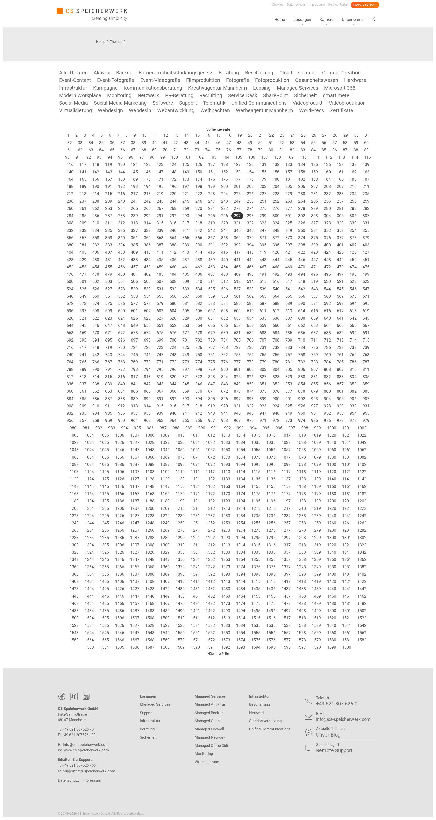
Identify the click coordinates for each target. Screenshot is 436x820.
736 (327, 347)
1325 (104, 552)
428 (70, 259)
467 (263, 267)
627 (160, 318)
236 (70, 201)
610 (250, 310)
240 (121, 201)
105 (238, 157)
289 (134, 215)
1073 (225, 457)
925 (288, 406)
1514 (240, 618)
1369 (165, 566)
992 (227, 428)
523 (366, 281)
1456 (271, 596)
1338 (301, 552)
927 (314, 406)
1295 (255, 537)
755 (263, 354)
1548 (149, 632)
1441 (346, 588)
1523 (74, 625)
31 (367, 135)
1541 (346, 625)
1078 (301, 457)
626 (147, 318)
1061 (346, 449)
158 (301, 171)
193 (134, 186)
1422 (361, 581)
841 (134, 384)
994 (253, 428)
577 (134, 303)
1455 (255, 596)
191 (108, 186)
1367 (134, 566)
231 (314, 193)
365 (185, 237)
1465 (104, 603)
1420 (331, 581)
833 (340, 376)
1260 (331, 523)
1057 (286, 449)
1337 (286, 552)
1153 (225, 486)
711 (314, 340)
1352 (210, 559)
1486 (119, 610)
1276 (271, 530)
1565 (104, 640)
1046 (119, 449)
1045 (104, 449)
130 (250, 164)
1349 (165, 559)
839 (108, 384)
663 (314, 325)
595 (366, 303)
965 (185, 420)
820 (173, 376)
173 (185, 179)
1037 (286, 442)
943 (211, 413)
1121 (346, 471)
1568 (149, 640)
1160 (331, 486)
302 (301, 215)
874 (250, 391)
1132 (210, 479)
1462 (361, 596)
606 (198, 310)
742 (95, 354)
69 (154, 150)
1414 (240, 581)
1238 (301, 515)
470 (301, 267)
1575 (255, 640)
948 (275, 413)
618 (353, 310)
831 (314, 376)
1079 (316, 457)
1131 (195, 479)
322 (250, 223)
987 (163, 428)
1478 (301, 603)
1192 (210, 501)
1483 (74, 610)
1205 (104, 508)
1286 (119, 537)
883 (366, 391)
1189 (165, 501)
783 (314, 362)
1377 (286, 566)
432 (121, 259)
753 (237, 354)
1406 (119, 581)
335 (108, 230)
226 (250, 193)
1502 (361, 610)
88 (355, 150)
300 (275, 215)
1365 (104, 566)
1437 (286, 588)
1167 (134, 493)
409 (134, 252)
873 (237, 391)
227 (263, 193)
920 (224, 406)
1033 (225, 442)
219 (160, 193)
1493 (225, 610)
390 (198, 245)
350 (301, 230)
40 (154, 142)
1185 (104, 501)
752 (224, 354)
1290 (180, 537)
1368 (149, 566)
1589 (180, 647)
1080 (331, 457)
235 (366, 193)
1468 (149, 603)
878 (301, 391)
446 (301, 259)
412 (173, 252)
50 (260, 142)
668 (70, 332)
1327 (134, 552)
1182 (361, 493)
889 (134, 398)
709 (288, 340)
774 (198, 362)
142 (95, 171)
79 (260, 150)
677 (185, 332)
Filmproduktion (203, 80)
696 (121, 340)
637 (288, 318)
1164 (89, 493)
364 (173, 237)
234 (353, 193)
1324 (89, 552)
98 (152, 157)
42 (175, 142)
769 (134, 362)
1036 (271, 442)
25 (303, 135)
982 (98, 428)
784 (327, 362)
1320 (331, 545)
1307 (134, 545)
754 (250, 354)
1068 (149, 457)
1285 (104, 537)
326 (301, 223)
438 (198, 259)
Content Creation (341, 73)
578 (147, 303)
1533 (225, 625)
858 (353, 384)
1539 (316, 625)
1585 (119, 647)
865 (134, 391)
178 (250, 179)
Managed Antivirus (210, 704)
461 (185, 267)
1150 (180, 486)
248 (224, 201)
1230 (180, 515)
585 (237, 303)
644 (70, 325)
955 (366, 413)
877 (288, 391)
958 (95, 420)
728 (224, 347)
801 (237, 369)
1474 (240, 603)
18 (229, 135)
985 (137, 428)
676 (173, 332)
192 (121, 186)
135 (314, 164)
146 (147, 171)
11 (155, 135)
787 (366, 362)
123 (160, 164)
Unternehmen (354, 19)
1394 (240, 574)
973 (288, 420)
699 (160, 340)
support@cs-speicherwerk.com (89, 771)
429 (82, 259)
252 (275, 201)
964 (173, 420)
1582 (361, 640)
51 (271, 142)
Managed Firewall (209, 729)
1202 (361, 501)
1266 (119, 530)
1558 (301, 632)
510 (198, 281)
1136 (271, 479)
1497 (286, 610)
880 (327, 391)
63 (91, 150)
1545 (104, 632)
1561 (346, 632)
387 (160, 245)
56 (324, 142)
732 (275, 347)
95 (120, 157)
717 (82, 347)
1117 (286, 471)
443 (263, 259)
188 (70, 186)
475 (366, 267)
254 (301, 201)
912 (121, 406)
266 (147, 208)
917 (185, 406)
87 (345, 150)
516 (275, 281)
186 (353, 179)
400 (327, 245)
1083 (74, 464)
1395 (255, 574)
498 (353, 274)
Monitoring (119, 95)
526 (95, 289)
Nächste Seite (218, 654)
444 (275, 259)
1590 (195, 647)
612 (275, 310)
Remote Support (365, 4)
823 (211, 376)
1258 (301, 523)
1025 (104, 442)
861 (82, 391)
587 (263, 303)
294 (198, 215)
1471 (195, 603)
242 (147, 201)
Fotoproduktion (272, 80)
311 (108, 223)
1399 (316, 574)
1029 (165, 442)
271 (211, 208)
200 (224, 186)
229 (288, 193)
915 (160, 406)
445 (288, 259)
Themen (116, 42)
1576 (271, 640)
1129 (165, 479)
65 (112, 150)
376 (327, 237)
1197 (286, 501)
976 (327, 420)
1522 (361, 618)
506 (147, 281)
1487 (134, 610)
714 (353, 340)
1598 (316, 647)
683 (263, 332)
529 (134, 289)
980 (73, 428)
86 (334, 150)
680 (224, 332)
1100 (331, 464)
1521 (346, 618)
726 (198, 347)
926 (301, 406)
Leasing (262, 88)
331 (366, 223)
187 (366, 179)
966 (198, 420)
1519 (316, 618)
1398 (301, 574)
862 (95, 391)
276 (275, 208)
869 (185, 391)
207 (314, 186)
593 (340, 303)
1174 (240, 493)
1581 (346, 640)
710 (301, 340)
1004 (89, 435)
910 (95, 406)
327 (314, 223)
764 (70, 362)
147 (160, 171)
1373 (225, 566)
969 (237, 420)
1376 (271, 566)
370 (250, 237)
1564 (89, 640)
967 (211, 420)
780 (275, 362)
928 (327, 406)
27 (324, 135)
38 (133, 142)
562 (250, 296)
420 (275, 252)
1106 (119, 471)
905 (340, 398)
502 (95, 281)
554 (147, 296)
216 (121, 193)
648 (121, 325)
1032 (210, 442)
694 (95, 340)
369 (237, 237)
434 (147, 259)
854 (301, 384)
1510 (180, 618)
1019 (316, 435)
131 (263, 164)
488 (224, 274)
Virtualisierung (75, 110)
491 (263, 274)
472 (327, 267)
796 (173, 369)
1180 (331, 493)
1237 (286, 515)
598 (95, 310)
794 (147, 369)
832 (327, 376)
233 (340, 193)
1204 (89, 508)
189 (82, 186)
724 (173, 347)
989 (188, 428)
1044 (89, 449)
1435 (255, 588)
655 (211, 325)
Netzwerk (148, 95)
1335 (255, 552)
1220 (331, 508)
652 (173, 325)
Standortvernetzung (265, 721)
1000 (331, 428)
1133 (225, 479)
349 (288, 230)
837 (82, 384)
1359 (316, 559)
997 (291, 428)
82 (292, 150)
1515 (255, 618)
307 (366, 215)
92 (88, 157)
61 (69, 150)
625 (134, 318)
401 (340, 245)
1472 (210, 603)
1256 (271, 523)
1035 (255, 442)
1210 (180, 508)
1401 (346, 574)
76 (228, 150)
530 (147, 289)
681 (237, 332)
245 (185, 201)
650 (147, 325)
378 (353, 237)
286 (95, 215)
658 (250, 325)
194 (147, 186)
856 (327, 384)
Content (307, 73)
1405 (104, 581)
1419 (316, 581)
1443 (74, 596)
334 (95, 230)
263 (108, 208)
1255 (255, 523)
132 (275, 164)
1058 (301, 449)
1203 (74, 508)
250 (250, 201)
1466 (119, 603)
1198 (301, 501)
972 (275, 420)
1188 (149, 501)
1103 (74, 471)
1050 (180, 449)
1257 (286, 523)
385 (134, 245)
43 (186, 142)
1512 (210, 618)
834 (353, 376)
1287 (134, 537)
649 (134, 325)
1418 (301, 581)
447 (314, 259)
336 (121, 230)
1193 (225, 501)
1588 (165, 647)
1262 (361, 523)
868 (173, 391)
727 (211, 347)
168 (121, 179)
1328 (149, 552)
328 (327, 223)
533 (185, 289)
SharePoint (275, 95)
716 (70, 347)
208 (327, 186)
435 (160, 259)
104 (226, 157)
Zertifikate (341, 110)
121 (134, 164)
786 (353, 362)
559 (211, 296)
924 (275, 406)
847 (211, 384)
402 (353, 245)
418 (250, 252)
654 (198, 325)
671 (108, 332)
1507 (134, 618)
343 (211, 230)
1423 (74, 588)
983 (111, 428)
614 (301, 310)
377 (340, 237)
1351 (195, 559)
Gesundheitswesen (316, 80)
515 (263, 281)
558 (198, 296)
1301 (346, 537)
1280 (331, 530)
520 (327, 281)
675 (160, 332)
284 (70, 215)
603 (160, 310)
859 (366, 384)
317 (185, 223)
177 (237, 179)
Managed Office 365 (211, 745)
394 (250, 245)
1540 (331, 625)
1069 (165, 457)
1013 (225, 435)
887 (108, 398)
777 (237, 362)
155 (263, 171)
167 (108, 179)
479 (108, 274)
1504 (89, 618)
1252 (210, 523)
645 (82, 325)
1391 (195, 574)
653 (185, 325)
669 (82, 332)
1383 (74, 574)
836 (70, 384)
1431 (195, 588)
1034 (240, 442)
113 (341, 157)
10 (144, 135)
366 (198, 237)
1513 (225, 618)
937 (134, 413)
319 (211, 223)
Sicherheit (305, 95)
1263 (74, 530)
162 (353, 171)
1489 (165, 610)
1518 (301, 618)
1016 (271, 435)
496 (327, 274)
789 (82, 369)
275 (263, 208)
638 (301, 318)
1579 (316, 640)
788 (70, 369)
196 (173, 186)
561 (237, 296)
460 (173, 267)
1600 (346, 647)
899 (263, 398)
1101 (346, 464)
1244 (89, 523)
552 (121, 296)
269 (185, 208)
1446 (119, 596)
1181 (346, 493)
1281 (346, 530)
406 (95, 252)
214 (95, 193)
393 (237, 245)
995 (266, 428)
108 (277, 157)
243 (160, 201)
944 (224, 413)
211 (366, 186)
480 (121, 274)
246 (198, 201)
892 (173, 398)
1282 (361, 530)
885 (82, 398)
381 (82, 245)
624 (121, 318)
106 (251, 157)
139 (366, 164)
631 (211, 318)
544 (327, 289)
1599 (331, 647)
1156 (271, 486)
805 (288, 369)
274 (250, 208)
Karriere (326, 19)
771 (160, 362)
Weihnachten (215, 110)
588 (275, 303)
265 (134, 208)
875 (263, 391)
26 (314, 135)
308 (70, 223)
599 (108, 310)
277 (288, 208)
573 (82, 303)
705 (237, 340)
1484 (89, 610)
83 (303, 150)
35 (101, 142)
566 (301, 296)
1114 (240, 471)
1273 (225, 530)
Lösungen (302, 19)
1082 (361, 457)
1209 (165, 508)
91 (78, 157)
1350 (180, 559)
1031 (195, 442)
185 (340, 179)
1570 (180, 640)
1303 (74, 545)
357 (82, 237)
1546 (119, 632)
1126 (119, 479)
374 (301, 237)
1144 (89, 486)
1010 (180, 435)
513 (237, 281)
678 (198, 332)
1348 (149, 559)
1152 (210, 486)
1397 (286, 574)
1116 (271, 471)
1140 (331, 479)
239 (108, 201)
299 (263, 215)
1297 (286, 537)
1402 (361, 574)
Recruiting (210, 95)
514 (250, 281)
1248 (149, 523)
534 (198, 289)
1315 (255, 545)
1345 (104, 559)
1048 (149, 449)
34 (91, 142)
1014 (240, 435)
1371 (195, 566)
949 (288, 413)
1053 (225, 449)
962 (147, 420)
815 (108, 376)
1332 (210, 552)
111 (316, 157)
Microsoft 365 (339, 88)
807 (314, 369)
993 (240, 428)
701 (185, 340)
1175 (255, 493)
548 (70, 296)
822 (198, 376)
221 (185, 193)
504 (121, 281)
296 (224, 215)
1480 (331, 603)
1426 (119, 588)
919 (211, 406)
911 (108, 406)
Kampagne (105, 88)
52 (281, 142)
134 (301, 164)
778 (250, 362)
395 (263, 245)
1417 (286, 581)
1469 (165, 603)
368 (224, 237)
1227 (134, 515)
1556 (271, 632)
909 (82, 406)
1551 (195, 632)
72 (186, 150)
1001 (346, 428)
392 (224, 245)
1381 (346, 566)
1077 (286, 457)
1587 (149, 647)
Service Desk (242, 95)
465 (237, 267)
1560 (331, 632)
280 (327, 208)
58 (345, 142)
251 (263, 201)
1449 (165, 596)
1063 (74, 457)
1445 (104, 596)
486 (198, 274)
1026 (119, 442)
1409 (165, 581)
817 (134, 376)
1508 (149, 618)
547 (366, 289)
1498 (301, 610)
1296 (271, 537)
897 (237, 398)
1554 (240, 632)
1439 (316, 588)
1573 (225, 640)
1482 (361, 603)
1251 (195, 523)
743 (108, 354)
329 (340, 223)
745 (134, 354)
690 (353, 332)
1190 (180, 501)
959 (108, 420)
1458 (301, 596)
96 (131, 157)
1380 (331, 566)
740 (70, 354)
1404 (89, 581)
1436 (271, 588)
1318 (301, 545)
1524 (89, 625)
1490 (180, 610)
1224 (89, 515)
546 (353, 289)
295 (211, 215)
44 (197, 142)
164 (70, 179)
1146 (119, 486)
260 (70, 208)
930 (353, 406)
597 (82, 310)
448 (327, 259)
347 (263, 230)
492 (275, 274)
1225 (104, 515)
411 (160, 252)
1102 (361, 464)
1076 (271, 457)
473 (340, 267)
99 (162, 157)
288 (121, 215)
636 (275, 318)
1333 (225, 552)
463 (211, 267)
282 (353, 208)
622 (95, 318)
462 (198, 267)
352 (327, 230)
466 (250, 267)
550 (95, 296)
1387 (134, 574)
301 (288, 215)
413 (185, 252)
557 (185, 296)
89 (366, 150)
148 (173, 171)
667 (366, 325)
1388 (149, 574)
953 (340, 413)
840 (121, 384)
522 (353, 281)
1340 (331, 552)
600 (121, 310)
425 (340, 252)
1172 (210, 493)
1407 (134, 581)
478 (95, 274)
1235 (255, 515)
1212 (210, 508)
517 (288, 281)
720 (121, 347)
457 (134, 267)
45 (207, 142)
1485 (104, 610)
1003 (74, 435)
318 (198, 223)
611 (263, 310)
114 (354, 157)
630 (198, 318)
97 (141, 157)
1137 (286, 479)
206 (301, 186)
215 (108, 193)
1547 (134, 632)
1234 (240, 515)
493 (288, 274)
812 (70, 376)
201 (237, 186)
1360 (331, 559)
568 (327, 296)
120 (121, 164)
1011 (195, 435)
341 (185, 230)
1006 (119, 435)
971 (263, 420)
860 (70, 391)
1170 (180, 493)
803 (263, 369)
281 (340, 208)
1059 (316, 449)
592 (327, 303)
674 (147, 332)
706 (250, 340)
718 (95, 347)
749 (185, 354)
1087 (134, 464)
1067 (134, 457)
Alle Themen (73, 73)
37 (122, 142)
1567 (134, 640)
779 (263, 362)
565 (288, 296)
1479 (316, 603)
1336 (271, 552)
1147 (134, 486)
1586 (134, 647)
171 (160, 179)
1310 (180, 545)
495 (314, 274)
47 (228, 142)
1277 (286, 530)
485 (185, 274)
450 (353, 259)
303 (314, 215)
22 (271, 135)
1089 (165, 464)
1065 (104, 457)
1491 (195, 610)
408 (121, 252)
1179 (316, 493)
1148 (149, 486)
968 (224, 420)
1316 (271, 545)
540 (275, 289)
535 (211, 289)
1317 (286, 545)
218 (147, 193)
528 (121, 289)
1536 (271, 625)
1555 (255, 632)
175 (211, 179)
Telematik (214, 103)
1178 (301, 493)
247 (211, 201)
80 (271, 150)
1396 (271, 574)
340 (173, 230)
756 (275, 354)
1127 (134, 479)
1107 (134, 471)
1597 (301, 647)
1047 (134, 449)
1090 (180, 464)
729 (237, 347)
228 (275, 193)
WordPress (311, 110)
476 (70, 274)
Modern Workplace (80, 95)
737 (340, 347)
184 (327, 179)
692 (70, 340)
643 (366, 318)
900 (275, 398)
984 (124, 428)
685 (288, 332)
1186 (119, 501)
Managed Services (297, 88)
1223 (74, 515)
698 (147, 340)
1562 (361, 632)
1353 (225, 559)
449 (340, 259)
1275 (255, 530)
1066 (119, 457)
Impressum (316, 4)
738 (353, 347)
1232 (210, 515)
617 (340, 310)
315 (160, 223)
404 (70, 252)
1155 (255, 486)
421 (288, 252)
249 (237, 201)
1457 (286, 596)
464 (224, 267)
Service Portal (338, 4)
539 (263, 289)
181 (288, 179)
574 (95, 303)
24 (292, 135)
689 (340, 332)
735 (314, 347)
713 (340, 340)
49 (250, 142)
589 (288, 303)
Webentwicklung (175, 110)
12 (165, 135)
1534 (240, 625)
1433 (225, 588)
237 (82, 201)
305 (340, 215)
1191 (195, 501)
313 (134, 223)
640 (327, 318)
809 (340, 369)
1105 (104, 471)
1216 (271, 508)
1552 (210, 632)
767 (108, 362)
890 (147, 398)
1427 (134, 588)
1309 (165, 545)
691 (366, 332)
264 (121, 208)
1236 (271, 515)
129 (237, 164)
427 (366, 252)
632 (224, 318)
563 (263, 296)
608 (224, 310)
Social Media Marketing (120, 103)
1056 (271, 449)
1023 (74, 442)
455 (108, 267)
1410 (180, 581)
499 (366, 274)
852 (275, 384)
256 (327, 201)
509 (185, 281)
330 (353, 223)
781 (288, 362)
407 (108, 252)
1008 (149, 435)
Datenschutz (296, 4)
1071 (195, 457)
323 (263, 223)
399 (314, 245)
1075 (255, 457)
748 (173, 354)
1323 (74, 552)
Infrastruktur (73, 88)
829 (288, 376)
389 (185, 245)
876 (275, 391)
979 (366, 420)
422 (301, 252)
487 (211, 274)
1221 (346, 508)
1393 (225, 574)
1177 (286, 493)
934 (95, 413)
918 (198, 406)
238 (95, 201)
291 (160, 215)
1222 (361, 508)
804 (275, 369)
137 (340, 164)
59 (355, 142)
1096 (271, 464)
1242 (361, 515)
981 (86, 428)
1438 (301, 588)
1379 (316, 566)
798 (198, 369)
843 (160, 384)
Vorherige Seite (218, 129)
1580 (331, 640)
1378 (301, 566)
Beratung (229, 73)
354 (353, 230)
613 (288, 310)
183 (314, 179)
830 (301, 376)
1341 (346, 552)
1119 (316, 471)
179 (263, 179)
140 (70, 171)
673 (134, 332)
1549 (165, 632)
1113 (225, 471)
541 (288, 289)
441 (237, 259)
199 (211, 186)
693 (82, 340)
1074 (240, 457)
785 (340, 362)
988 (176, 428)
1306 (119, 545)
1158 (301, 486)
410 (147, 252)
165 (82, 179)
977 (340, 420)
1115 (255, 471)
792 (121, 369)
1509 (165, 618)
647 (108, 325)
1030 (180, 442)
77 (239, 150)
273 (237, 208)
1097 (286, 464)
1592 (225, 647)
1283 (74, 537)
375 (314, 237)
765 (82, 362)
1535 (255, 625)
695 (108, 340)
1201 (346, 501)
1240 (331, 515)
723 (160, 347)
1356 (271, 559)
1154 (240, 486)
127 (211, 164)
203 (263, 186)
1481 (346, 603)
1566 (119, 640)
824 (224, 376)
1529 (165, 625)
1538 (301, 625)
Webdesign (110, 110)
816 (121, 376)
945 (237, 413)
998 (304, 428)
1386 (119, 574)
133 (288, 164)
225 (237, 193)
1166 (119, 493)
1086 (119, 464)
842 (147, 384)
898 (250, 398)
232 (327, 193)
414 (198, 252)
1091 (195, 464)
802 (250, 369)
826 (250, 376)
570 (353, 296)
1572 (210, 640)
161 (340, 171)
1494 (240, 610)
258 (353, 201)
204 (275, 186)
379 (366, 237)
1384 (89, 574)
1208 (149, 508)
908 (70, 406)
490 (250, 274)
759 (314, 354)
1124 (89, 479)
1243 (74, 523)
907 (366, 398)
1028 (149, 442)
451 (366, 259)
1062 (361, 449)
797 (185, 369)
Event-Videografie (160, 80)
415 (211, 252)
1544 (89, 632)
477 (82, 274)
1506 (119, 618)
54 (303, 142)
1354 (240, 559)
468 (275, 267)
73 (197, 150)
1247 (134, 523)
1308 (149, 545)
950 (301, 413)
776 (224, 362)
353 (340, 230)
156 (275, 171)
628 (173, 318)
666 (353, 325)
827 (263, 376)
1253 (225, 523)
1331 (195, 552)
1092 (210, 464)
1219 (316, 508)
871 (211, 391)
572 (70, 303)
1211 (195, 508)
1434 (240, 588)
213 (82, 193)
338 (147, 230)
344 (224, 230)
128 (224, 164)
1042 (361, 442)
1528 (149, 625)
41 (165, 142)
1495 (255, 610)
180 (275, 179)
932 (70, 413)
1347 (134, 559)
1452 (210, 596)
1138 (301, 479)
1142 (361, 479)
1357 (286, 559)
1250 (180, 523)
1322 (361, 545)
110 (303, 157)
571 (366, 296)
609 (237, 310)
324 (275, 223)
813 (82, 376)
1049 (165, 449)
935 (108, 413)
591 (314, 303)
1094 (240, 464)
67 (133, 150)
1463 (74, 603)
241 (134, 201)
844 (173, 384)
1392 (210, 574)
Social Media (73, 103)
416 (224, 252)
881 (340, 391)
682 (250, 332)
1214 (240, 508)
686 (301, 332)
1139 (316, 479)
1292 (210, 537)
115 (367, 157)
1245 (104, 523)
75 (218, 150)
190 (95, 186)
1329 (165, 552)
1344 (89, 559)
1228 (149, 515)
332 (70, 230)
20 (250, 135)
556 (173, 296)
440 (224, 259)
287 (108, 215)
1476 (271, 603)
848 (224, 384)
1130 (180, 479)
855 (314, 384)
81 (281, 150)
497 (340, 274)
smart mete (336, 95)
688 (327, 332)
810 (353, 369)
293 (185, 215)
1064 (89, 457)
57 (334, 142)
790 (95, 369)
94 (109, 157)
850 (250, 384)
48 (239, 142)
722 (147, 347)
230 (301, 193)
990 (201, 428)
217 (134, 193)
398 (301, 245)
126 (198, 164)
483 (160, 274)
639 (314, 318)
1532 (210, 625)
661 (288, 325)
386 (147, 245)
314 (147, 223)
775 (211, 362)
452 (70, 267)
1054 (240, 449)
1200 (331, 501)
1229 (165, 515)
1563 (74, 640)
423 (314, 252)
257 (340, 201)
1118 (301, 471)
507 (160, 281)
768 (121, 362)
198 (198, 186)
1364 (89, 566)
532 (173, 289)
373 (288, 237)
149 (185, 171)
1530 (180, 625)
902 (301, 398)
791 (108, 369)
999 (317, 428)
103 (213, 157)
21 (261, 135)
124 (173, 164)
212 (70, 193)
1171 (195, 493)
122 (147, 164)
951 (314, 413)
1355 (255, 559)
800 (224, 369)
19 (239, 135)
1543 (74, 632)
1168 (149, 493)
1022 (361, 435)
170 (147, 179)
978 (353, 420)
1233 (225, 515)
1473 (225, 603)
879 (314, 391)
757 (288, 354)
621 (82, 318)
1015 (255, 435)
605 (185, 310)
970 (250, 420)
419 (263, 252)
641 (340, 318)
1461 (346, 596)
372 (275, 237)
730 (250, 347)
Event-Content (75, 80)
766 (95, 362)
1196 (271, 501)
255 (314, 201)
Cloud (285, 73)
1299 (316, 537)
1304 (89, 545)
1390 (180, 574)
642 (353, 318)
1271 (195, 530)
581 (185, 303)
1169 (165, 493)
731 (263, 347)
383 (108, 245)
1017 (286, 435)
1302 (361, 537)
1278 (301, 530)
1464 (89, 603)
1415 (255, 581)
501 (82, 281)
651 (160, 325)
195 (160, 186)
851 (263, 384)
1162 (361, 486)
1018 (301, 435)
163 (366, 171)
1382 (361, 566)
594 (353, 303)
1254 (240, 523)
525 (82, 289)
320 (224, 223)
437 (185, 259)
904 (327, 398)
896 (224, 398)
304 (327, 215)
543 (314, 289)
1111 (195, 471)
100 (174, 157)
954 (353, 413)
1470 (180, 603)
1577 (286, 640)
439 (211, 259)
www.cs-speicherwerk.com (86, 750)
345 (237, 230)
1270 (180, 530)
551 (108, 296)
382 (95, 245)
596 (70, 310)
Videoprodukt (308, 103)
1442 (361, 588)
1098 (301, 464)
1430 (180, 588)
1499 (316, 610)
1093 (225, 464)
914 (147, 406)
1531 (195, 625)
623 (108, 318)
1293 (225, 537)
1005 (104, 435)
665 (340, 325)
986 (150, 428)
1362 (361, 559)
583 (211, 303)
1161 (346, 486)
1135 (255, 479)
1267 (134, 530)
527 (108, 289)
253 (288, 201)
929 (340, 406)
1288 (149, 537)
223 (211, 193)
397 (288, 245)
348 (275, 230)
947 (263, 413)
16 (208, 135)
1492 (210, 610)
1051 (195, 449)
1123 (74, 479)
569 (340, 296)
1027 (134, 442)
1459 (316, 596)
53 (292, 142)
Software (163, 103)
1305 (104, 545)
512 (224, 281)
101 (187, 157)
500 (70, 281)
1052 (210, 449)
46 (218, 142)
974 (301, 420)
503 (108, 281)
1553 (225, 632)
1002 (361, 428)
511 (211, 281)
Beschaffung (259, 73)
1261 (346, 523)
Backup (124, 73)
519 (314, 281)
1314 (240, 545)
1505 (104, 618)
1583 (89, 647)
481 (134, 274)
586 (250, 303)
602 (147, 310)
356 (70, 237)
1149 (165, 486)
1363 (74, 566)
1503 (74, 618)
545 (340, 289)
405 (82, 252)
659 (263, 325)
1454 (240, 596)
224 (224, 193)
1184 (89, 501)
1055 (255, 449)
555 (160, 296)
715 (366, 340)
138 (353, 164)
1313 (225, 545)
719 (108, 347)
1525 (104, 625)
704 (224, 340)
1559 (316, 632)
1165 (104, 493)
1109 (165, 471)
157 (288, 171)
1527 (134, 625)
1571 (195, 640)
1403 (74, 581)
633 (237, 318)
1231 (195, 515)
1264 (89, 530)
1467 (134, 603)
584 (224, 303)
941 (185, 413)
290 (147, 215)
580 (173, 303)
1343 (74, 559)
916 (173, 406)
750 (198, 354)
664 (327, 325)
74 (207, 150)
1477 (286, 603)
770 (147, 362)
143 (108, 171)
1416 (271, 581)
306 (353, 215)
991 (214, 428)
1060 (331, 449)
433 (134, 259)
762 (353, 354)
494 (301, 274)
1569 (165, 640)
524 (70, 289)
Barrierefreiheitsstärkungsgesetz (175, 73)
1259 (316, 523)
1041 (346, 442)
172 (173, 179)
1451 (195, 596)
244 (173, 201)
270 (198, 208)
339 (160, 230)
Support (188, 103)
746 (147, 354)
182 (301, 179)
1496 (271, 610)
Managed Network (210, 737)
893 (185, 398)
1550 (180, 632)
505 (134, 281)
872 (224, 391)
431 (108, 259)
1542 (361, 625)
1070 (180, 457)
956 (70, 420)
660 (275, 325)
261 (82, 208)
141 (82, 171)
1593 (240, 647)
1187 (134, 501)
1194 (240, 501)
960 (121, 420)
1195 (255, 501)
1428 (149, 588)
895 (211, 398)
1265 (104, 530)
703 (211, 340)
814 (95, 376)
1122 (361, 471)
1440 (331, 588)
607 (211, 310)
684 (275, 332)
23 (282, 135)
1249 (165, 523)
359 (108, 237)
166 (95, 179)
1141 (346, 479)
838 (95, 384)
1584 (104, 647)
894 (198, 398)
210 (353, 186)
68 (144, 150)
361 (134, 237)
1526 (119, 625)
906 (353, 398)
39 (144, 142)
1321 (346, 545)
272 (224, 208)
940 (173, 413)
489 (237, 274)
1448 (149, 596)
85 (324, 150)
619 (366, 310)
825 (237, 376)
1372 (210, 566)
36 (112, 142)
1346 (119, 559)
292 (173, 215)
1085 (104, 464)
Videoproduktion (347, 103)
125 (185, 164)
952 (327, 413)
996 (279, 428)
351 (314, 230)
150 (198, 171)
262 (95, 208)
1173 (225, 493)
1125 (104, 479)
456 (121, 267)
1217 (286, 508)
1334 (240, 552)
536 (224, 289)
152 (224, 171)
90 (67, 157)
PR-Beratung (179, 95)
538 (250, 289)
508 (173, 281)
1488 (149, 610)
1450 (180, 596)
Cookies (278, 4)
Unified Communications (259, 103)
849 (237, 384)
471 (314, 267)
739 (366, 347)
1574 (240, 640)
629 (185, 318)
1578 (301, 640)
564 (275, 296)
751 (211, 354)
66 (122, 150)
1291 (195, 537)
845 (185, 384)
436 (173, 259)
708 (275, 340)
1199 (316, 501)
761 (340, 354)
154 (250, 171)
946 (250, 413)
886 (95, 398)
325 (288, 223)
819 (160, 376)
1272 (210, 530)
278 (301, 208)
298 (250, 215)
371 (263, 237)
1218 (301, 508)
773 (185, 362)
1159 (316, 486)
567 (314, 296)
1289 (165, 537)
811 (366, 369)
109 (290, 157)
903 (314, 398)
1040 (331, 442)
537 (237, 289)
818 (147, 376)
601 (134, 310)
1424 (89, 588)
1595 (271, 647)
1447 (134, 596)
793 (134, 369)
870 (198, 391)
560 (224, 296)
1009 (165, 435)
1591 (210, 647)
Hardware (355, 80)
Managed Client (208, 721)
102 (200, 157)
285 (82, 215)
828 (275, 376)
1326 (119, 552)
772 (173, 362)
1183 (74, 501)
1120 (331, 471)
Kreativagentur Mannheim (217, 88)
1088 (149, 464)
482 (147, 274)
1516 (271, 618)
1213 (225, 508)
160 (327, 171)
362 (147, 237)
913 (134, 406)
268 (173, 208)
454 (95, 267)
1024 (89, 442)
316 (173, 223)
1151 (195, 486)
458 (147, 267)
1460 (331, 596)
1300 (331, 537)
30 (356, 135)
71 (175, 150)
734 (301, 347)
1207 (134, 508)
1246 (119, 523)
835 (366, 376)
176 (224, 179)
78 (250, 150)
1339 (316, 552)
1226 (119, 515)
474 (353, 267)
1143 (74, 486)
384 (121, 245)
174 (198, 179)
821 (185, 376)
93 (99, 157)
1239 (316, 515)
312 (121, 223)
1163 (74, 493)
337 (134, 230)
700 (173, 340)
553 (134, 296)
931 (366, 406)
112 (328, 157)
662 (301, 325)
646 (95, 325)
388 (173, 245)
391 (211, 245)
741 (82, 354)
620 (70, 318)
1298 (301, 537)
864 (121, 391)
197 (185, 186)
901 (288, 398)
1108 (149, 471)
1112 (210, 471)
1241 (346, 515)
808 (327, 369)
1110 (180, 471)
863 (108, 391)
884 (70, 398)
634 (250, 318)
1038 (301, 442)
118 (95, 164)
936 (121, 413)
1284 (89, 537)
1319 (316, 545)
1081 (346, 457)
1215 (255, 508)
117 (82, 164)
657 (237, 325)
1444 (89, 596)
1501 (346, 610)
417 (237, 252)
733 (288, 347)
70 (165, 150)
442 (250, 259)
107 (264, 157)
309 (82, 223)
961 (134, 420)
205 (288, 186)
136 (327, 164)
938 (147, 413)
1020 (331, 435)
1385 (104, 574)
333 (82, 230)
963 (160, 420)
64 (101, 150)
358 (95, 237)
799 (211, 369)
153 (237, 171)
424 (327, 252)
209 (340, 186)
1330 (180, 552)
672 (121, 332)
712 (327, 340)
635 (263, 318)
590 (301, 303)
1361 (346, 559)
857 (340, 384)
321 (237, 223)
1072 (210, 457)
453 (82, 267)
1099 (316, 464)
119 (108, 164)
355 (366, 230)
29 (345, 135)
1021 (346, 435)
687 (314, 332)
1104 (89, 471)
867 (160, 391)
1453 (225, 596)
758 (301, 354)
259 (366, 201)
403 (366, 245)
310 (95, 223)
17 (218, 135)
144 (121, 171)
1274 (240, 530)
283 (366, 208)
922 (250, 406)
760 (327, 354)
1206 (119, 508)
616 (327, 310)
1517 (286, 618)
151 (211, 171)
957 (82, 420)
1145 (104, 486)
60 (366, 142)
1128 (149, 479)
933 (82, 413)
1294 (240, 537)
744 (121, 354)
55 (313, 142)
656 (224, 325)
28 (335, 135)
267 (160, 208)
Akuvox (102, 73)
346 (250, 230)
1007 (134, 435)
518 (301, 281)
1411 (195, 581)
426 (353, 252)
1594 (255, 647)
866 (147, 391)
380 (70, 245)
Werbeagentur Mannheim (264, 110)
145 (134, 171)
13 (176, 135)
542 (301, 289)
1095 (255, 464)
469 (288, 267)
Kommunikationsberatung (153, 88)
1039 (316, 442)
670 (95, 332)
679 (211, 332)
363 (160, 237)
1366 (119, 566)
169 (134, 179)
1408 (149, 581)
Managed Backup (209, 713)
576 (121, 303)
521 (340, 281)
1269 (165, 530)
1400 (331, 574)
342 (198, 230)
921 (237, 406)
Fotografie (237, 80)
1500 (331, 610)
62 (80, 150)
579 (160, 303)
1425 (104, 588)
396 (275, 245)
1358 (301, 559)
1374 (240, 566)
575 (108, 303)
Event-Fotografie (115, 80)
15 (197, 135)
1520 (331, 618)
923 (263, 406)
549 (82, 296)
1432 (210, 588)
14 (186, 135)
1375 (255, 566)
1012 (210, 435)
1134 (240, 479)
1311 (195, 545)
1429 (165, 588)
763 (366, 354)
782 (301, 362)
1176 (271, 493)
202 (250, 186)
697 (134, 340)
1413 (225, 581)
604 (173, 310)
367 (211, 237)
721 (134, 347)
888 (121, 398)
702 (198, 340)
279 (314, 208)
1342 (361, 552)
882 (353, 391)
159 (314, 171)
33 (80, 142)
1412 (210, 581)
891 (160, 398)
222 (198, 193)
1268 (149, 530)
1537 (286, 625)
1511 (195, 618)
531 (160, 289)
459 (160, 267)
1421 (346, 581)
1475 (255, 603)
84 (313, 150)
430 (95, 259)
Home (279, 19)
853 (288, 384)
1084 (89, 464)
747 (160, 354)
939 (160, 413)
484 (173, 274)
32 (69, 142)
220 (173, 193)
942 (198, 413)
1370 (180, 566)
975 (314, 420)
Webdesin (140, 110)
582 (198, 303)
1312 (210, 545)
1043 (74, 449)
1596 (286, 647)
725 (185, 347)
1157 (286, 486)
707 (263, 340)
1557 (286, 632)
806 (301, 369)
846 (198, 384)
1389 (165, 574)
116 (70, 164)
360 (121, 237)
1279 (316, 530)
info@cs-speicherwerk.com (86, 744)
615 (314, 310)
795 (160, 369)
